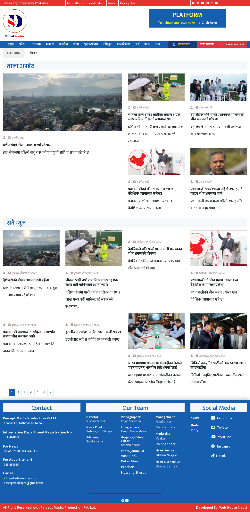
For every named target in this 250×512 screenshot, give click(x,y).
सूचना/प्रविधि (91, 44)
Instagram (225, 446)
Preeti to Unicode (76, 3)
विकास (50, 44)
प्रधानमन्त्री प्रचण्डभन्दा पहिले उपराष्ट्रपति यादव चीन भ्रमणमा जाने (216, 191)
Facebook (224, 418)
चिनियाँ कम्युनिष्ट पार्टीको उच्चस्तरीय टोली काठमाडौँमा (218, 365)
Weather (112, 3)
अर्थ (137, 44)
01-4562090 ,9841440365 (21, 451)
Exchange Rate (127, 3)
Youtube (224, 437)
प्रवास (147, 44)
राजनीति (63, 44)
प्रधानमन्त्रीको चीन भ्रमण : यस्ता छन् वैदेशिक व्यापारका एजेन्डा (152, 191)
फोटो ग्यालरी (207, 44)
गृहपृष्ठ (11, 44)
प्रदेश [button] (22, 44)
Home (194, 417)
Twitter (222, 427)
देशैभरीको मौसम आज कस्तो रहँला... (27, 145)
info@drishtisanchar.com (20, 478)
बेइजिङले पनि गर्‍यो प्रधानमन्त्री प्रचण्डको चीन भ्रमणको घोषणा (217, 117)
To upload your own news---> (180, 23)
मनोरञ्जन (107, 44)
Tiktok (220, 456)
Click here (209, 23)
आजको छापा (123, 44)
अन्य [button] (158, 44)
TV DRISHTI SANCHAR (232, 44)
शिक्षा (76, 44)
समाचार (36, 44)
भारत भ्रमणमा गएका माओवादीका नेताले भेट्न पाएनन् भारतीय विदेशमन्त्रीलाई (155, 365)
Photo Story (194, 428)
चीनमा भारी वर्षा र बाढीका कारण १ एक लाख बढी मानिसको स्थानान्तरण (154, 117)
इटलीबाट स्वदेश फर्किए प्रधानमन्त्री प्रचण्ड (93, 332)
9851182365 (11, 464)
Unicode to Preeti (96, 3)
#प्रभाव (33, 52)
